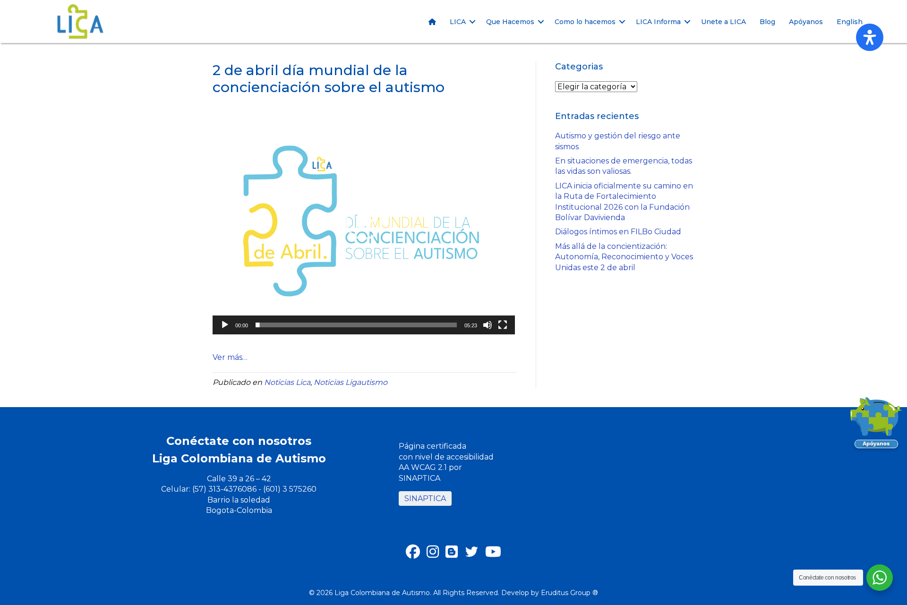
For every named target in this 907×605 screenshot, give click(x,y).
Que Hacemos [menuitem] (510, 21)
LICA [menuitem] (458, 21)
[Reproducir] (225, 325)
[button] (472, 22)
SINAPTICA (425, 498)
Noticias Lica (287, 382)
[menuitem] (432, 22)
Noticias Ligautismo (350, 382)
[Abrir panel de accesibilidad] (869, 37)
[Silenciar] (487, 325)
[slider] (356, 325)
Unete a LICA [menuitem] (723, 21)
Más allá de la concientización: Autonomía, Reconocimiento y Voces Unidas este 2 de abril (624, 257)
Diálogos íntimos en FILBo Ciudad (618, 231)
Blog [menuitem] (767, 21)
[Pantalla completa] (502, 325)
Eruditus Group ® (569, 592)
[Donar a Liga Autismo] (876, 425)
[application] (364, 221)
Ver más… (230, 357)
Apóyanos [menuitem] (806, 21)
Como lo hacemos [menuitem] (585, 21)
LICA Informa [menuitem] (658, 21)
